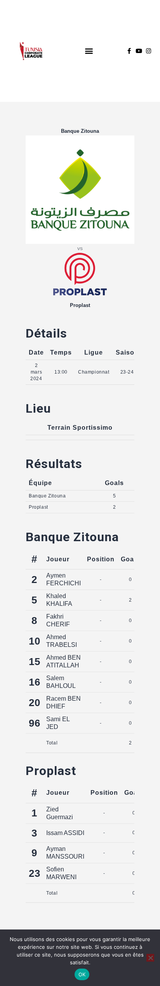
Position (101, 559)
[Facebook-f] (129, 51)
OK (82, 974)
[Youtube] (139, 51)
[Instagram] (148, 51)
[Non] (150, 958)
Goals (130, 559)
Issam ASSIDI (65, 833)
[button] (89, 51)
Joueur (58, 559)
